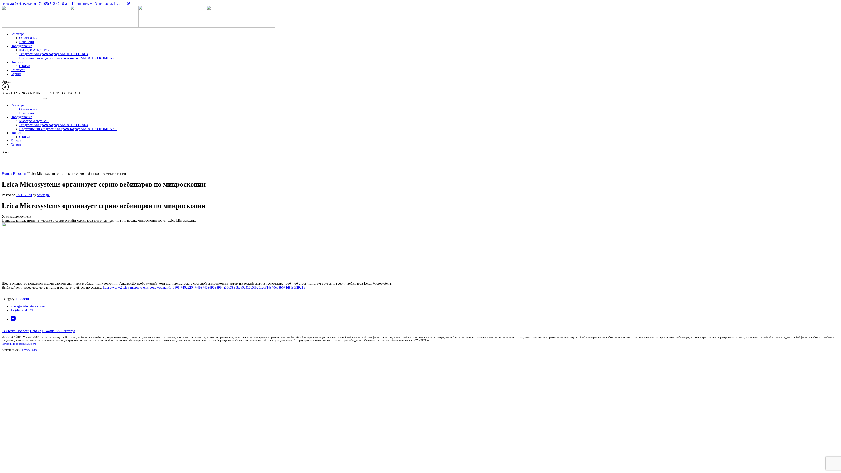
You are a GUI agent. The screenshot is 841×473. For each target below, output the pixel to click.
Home (6, 173)
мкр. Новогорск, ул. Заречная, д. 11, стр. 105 (98, 3)
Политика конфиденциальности (19, 343)
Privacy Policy (29, 349)
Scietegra (43, 195)
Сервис (35, 331)
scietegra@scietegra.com (19, 3)
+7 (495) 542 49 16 (50, 3)
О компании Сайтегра (58, 331)
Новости (19, 173)
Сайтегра (9, 331)
